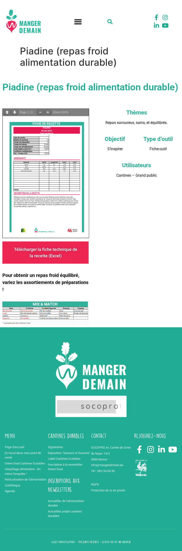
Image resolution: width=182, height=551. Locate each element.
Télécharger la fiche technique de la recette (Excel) (45, 252)
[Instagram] (165, 17)
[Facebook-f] (156, 17)
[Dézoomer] (40, 112)
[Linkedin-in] (156, 25)
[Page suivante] (14, 112)
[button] (78, 22)
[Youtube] (165, 25)
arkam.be (126, 542)
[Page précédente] (7, 112)
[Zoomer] (47, 112)
